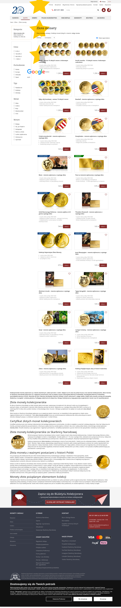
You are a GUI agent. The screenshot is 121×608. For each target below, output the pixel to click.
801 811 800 (59, 10)
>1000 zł (18, 59)
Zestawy (18, 93)
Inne (17, 113)
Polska (17, 69)
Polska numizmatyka (16, 529)
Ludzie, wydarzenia (21, 134)
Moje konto (108, 5)
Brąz (17, 108)
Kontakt (95, 5)
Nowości (15, 18)
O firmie (51, 5)
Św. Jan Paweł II (20, 126)
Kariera (101, 5)
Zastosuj (39, 37)
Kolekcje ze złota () (19, 37)
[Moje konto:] (104, 10)
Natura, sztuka (20, 132)
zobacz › (66, 73)
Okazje (12, 537)
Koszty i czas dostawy (42, 557)
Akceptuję (103, 599)
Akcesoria (101, 18)
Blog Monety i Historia (68, 5)
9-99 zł (17, 51)
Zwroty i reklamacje (42, 560)
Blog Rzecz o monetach (69, 541)
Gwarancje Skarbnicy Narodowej (46, 530)
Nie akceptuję (83, 599)
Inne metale (65, 18)
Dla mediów (65, 521)
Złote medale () (18, 35)
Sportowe (18, 139)
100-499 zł (19, 54)
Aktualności (58, 5)
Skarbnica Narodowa (42, 517)
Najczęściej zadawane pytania (84, 5)
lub (98, 515)
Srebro (34, 18)
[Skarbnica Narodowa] (18, 10)
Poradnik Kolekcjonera (69, 544)
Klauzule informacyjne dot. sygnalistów (43, 564)
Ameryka (18, 74)
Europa (18, 72)
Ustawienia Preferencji (59, 599)
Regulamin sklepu (41, 541)
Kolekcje (18, 90)
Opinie (38, 521)
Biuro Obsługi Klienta (68, 517)
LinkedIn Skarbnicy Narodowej (71, 556)
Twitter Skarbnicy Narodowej (70, 559)
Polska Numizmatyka (49, 18)
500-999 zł (19, 56)
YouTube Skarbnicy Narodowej (71, 550)
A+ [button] (110, 1)
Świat (17, 77)
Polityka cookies (41, 547)
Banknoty (78, 18)
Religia (17, 124)
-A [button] (108, 1)
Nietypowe (19, 129)
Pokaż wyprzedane (104, 38)
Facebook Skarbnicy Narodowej (71, 547)
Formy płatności (41, 554)
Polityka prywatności (42, 544)
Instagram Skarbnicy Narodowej (71, 553)
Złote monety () (19, 33)
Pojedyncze (19, 87)
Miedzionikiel (19, 111)
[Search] (98, 10)
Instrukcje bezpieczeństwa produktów (47, 568)
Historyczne (19, 137)
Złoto (25, 18)
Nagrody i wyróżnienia (43, 524)
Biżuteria (89, 18)
